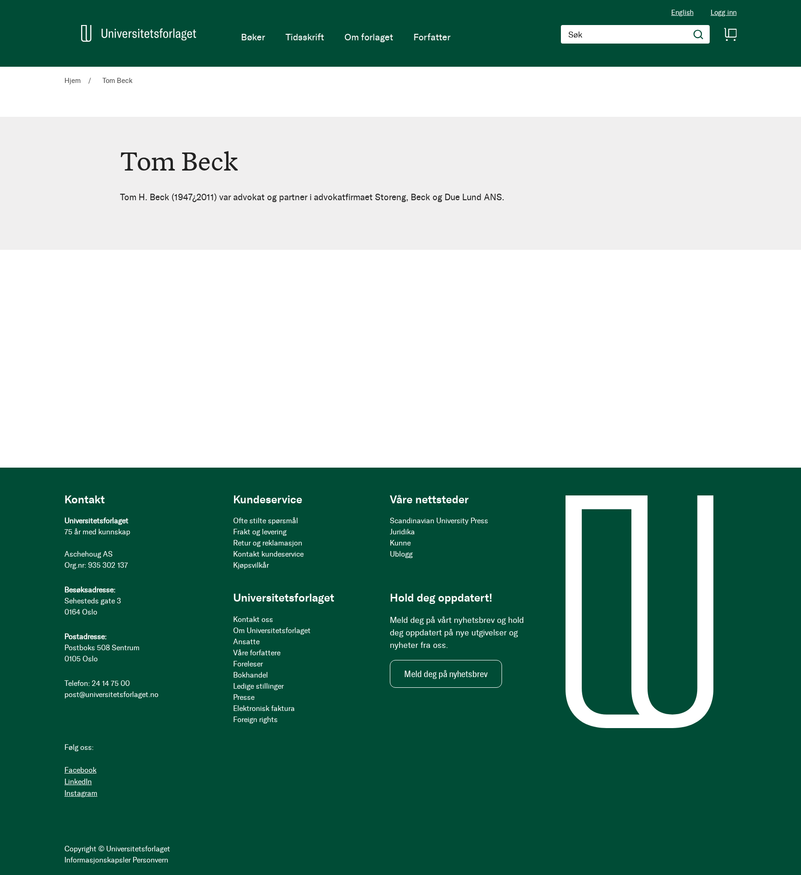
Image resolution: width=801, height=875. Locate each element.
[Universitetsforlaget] (138, 33)
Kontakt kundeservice (268, 554)
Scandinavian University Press (439, 520)
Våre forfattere (256, 652)
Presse (243, 697)
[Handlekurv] (730, 34)
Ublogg (401, 554)
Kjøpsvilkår (251, 565)
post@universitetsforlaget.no (111, 694)
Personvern (150, 860)
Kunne (400, 543)
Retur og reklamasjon (267, 543)
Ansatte (246, 641)
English (682, 12)
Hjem (73, 80)
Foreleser (248, 663)
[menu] (346, 37)
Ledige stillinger (258, 686)
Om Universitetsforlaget (272, 630)
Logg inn (724, 12)
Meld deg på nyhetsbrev (446, 673)
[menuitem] (253, 37)
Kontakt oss (253, 619)
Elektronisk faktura (264, 708)
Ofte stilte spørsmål (265, 520)
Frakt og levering (259, 531)
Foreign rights (255, 719)
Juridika (402, 531)
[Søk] (698, 34)
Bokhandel (250, 675)
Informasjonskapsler (97, 860)
